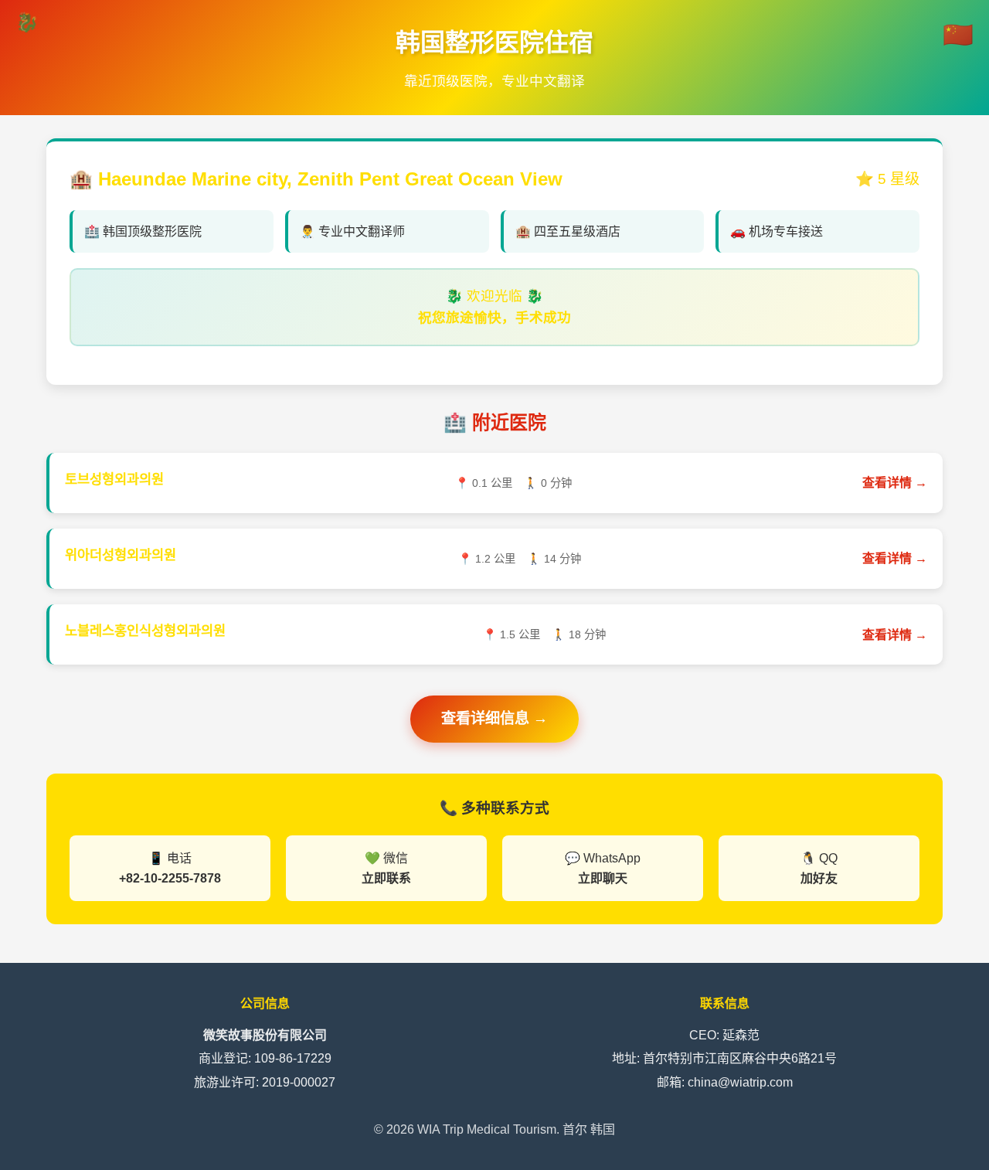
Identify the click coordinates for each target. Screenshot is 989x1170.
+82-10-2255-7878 (170, 878)
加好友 (819, 878)
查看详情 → (894, 482)
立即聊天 (602, 878)
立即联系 (386, 878)
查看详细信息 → (494, 718)
